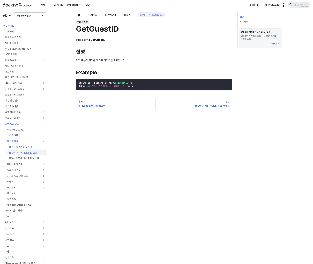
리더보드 (9, 222)
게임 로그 (9, 239)
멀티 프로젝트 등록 (14, 66)
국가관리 (11, 187)
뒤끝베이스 (8, 25)
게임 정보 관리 (12, 106)
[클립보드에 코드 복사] (228, 83)
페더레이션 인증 (15, 164)
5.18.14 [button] (254, 4)
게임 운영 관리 (12, 100)
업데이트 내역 (12, 43)
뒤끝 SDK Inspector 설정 (18, 48)
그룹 (7, 216)
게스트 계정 (12, 141)
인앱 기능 (9, 257)
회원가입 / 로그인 (15, 129)
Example (244, 21)
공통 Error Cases (14, 89)
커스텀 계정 (12, 135)
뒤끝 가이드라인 (13, 37)
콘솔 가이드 (57, 4)
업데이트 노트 (272, 4)
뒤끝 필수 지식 (12, 60)
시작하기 (42, 4)
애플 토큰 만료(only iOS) (19, 204)
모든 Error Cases (14, 94)
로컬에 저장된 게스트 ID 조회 (23, 152)
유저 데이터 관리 (13, 112)
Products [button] (72, 4)
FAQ (87, 4)
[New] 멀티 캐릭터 (14, 210)
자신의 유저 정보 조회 (17, 176)
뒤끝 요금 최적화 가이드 (16, 77)
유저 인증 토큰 (14, 170)
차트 (7, 245)
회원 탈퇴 (11, 199)
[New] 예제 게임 (13, 83)
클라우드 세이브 (13, 118)
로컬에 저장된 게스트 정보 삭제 (24, 158)
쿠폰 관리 (9, 228)
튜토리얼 (9, 71)
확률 (7, 251)
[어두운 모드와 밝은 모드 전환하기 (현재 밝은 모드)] (283, 4)
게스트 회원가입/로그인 (20, 147)
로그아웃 (11, 193)
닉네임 (10, 181)
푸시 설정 (9, 234)
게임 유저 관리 (12, 124)
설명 (242, 16)
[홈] (79, 14)
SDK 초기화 (11, 54)
